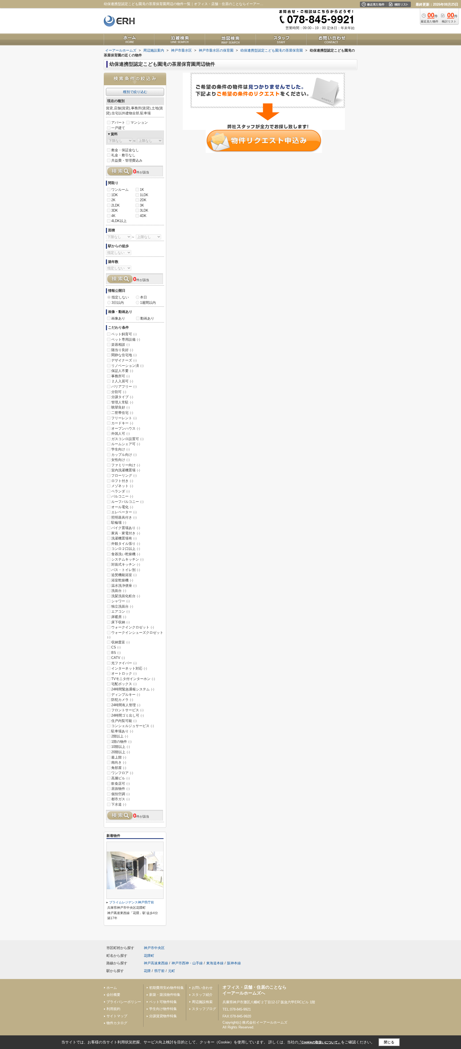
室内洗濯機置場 (125, 470)
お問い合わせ (202, 988)
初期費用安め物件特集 (166, 988)
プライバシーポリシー (123, 1002)
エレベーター (124, 512)
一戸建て (118, 128)
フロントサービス (127, 710)
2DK (143, 200)
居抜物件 (120, 789)
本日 (143, 297)
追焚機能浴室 (124, 575)
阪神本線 (234, 963)
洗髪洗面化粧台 (125, 596)
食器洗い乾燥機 (125, 554)
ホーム (111, 988)
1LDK (144, 195)
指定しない (120, 297)
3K (142, 205)
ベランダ (120, 491)
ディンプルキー (125, 695)
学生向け (120, 449)
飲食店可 (120, 784)
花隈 (147, 971)
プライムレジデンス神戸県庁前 (131, 902)
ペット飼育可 (124, 334)
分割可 (118, 392)
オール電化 (122, 507)
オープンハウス (125, 428)
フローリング (124, 475)
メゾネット (122, 486)
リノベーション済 (127, 366)
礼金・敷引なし (123, 155)
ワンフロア (122, 773)
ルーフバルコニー (127, 502)
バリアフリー (124, 386)
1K (142, 190)
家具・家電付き (125, 533)
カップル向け (124, 455)
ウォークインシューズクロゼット (135, 635)
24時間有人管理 (125, 705)
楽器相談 (120, 345)
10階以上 (120, 747)
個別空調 (120, 794)
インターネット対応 (129, 668)
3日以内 (118, 303)
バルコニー (122, 496)
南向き (118, 762)
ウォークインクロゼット (132, 627)
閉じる (389, 1042)
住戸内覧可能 (124, 721)
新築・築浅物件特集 (164, 995)
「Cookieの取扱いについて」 (319, 1042)
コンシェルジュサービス (132, 726)
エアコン (120, 611)
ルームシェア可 (125, 444)
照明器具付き (124, 517)
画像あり (118, 318)
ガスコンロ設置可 (127, 439)
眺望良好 (120, 407)
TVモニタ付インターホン (133, 679)
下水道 (118, 804)
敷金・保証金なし (125, 150)
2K (113, 200)
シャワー (120, 601)
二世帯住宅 (122, 413)
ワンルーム (120, 190)
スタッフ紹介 (202, 995)
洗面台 (118, 591)
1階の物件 (121, 742)
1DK (114, 195)
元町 (171, 971)
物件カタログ (116, 1023)
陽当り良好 (122, 350)
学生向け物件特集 (163, 1009)
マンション (139, 123)
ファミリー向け (125, 465)
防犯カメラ (122, 700)
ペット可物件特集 (163, 1002)
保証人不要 (122, 371)
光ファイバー (124, 663)
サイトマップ (116, 1016)
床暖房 (118, 617)
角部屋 (118, 768)
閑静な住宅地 (124, 355)
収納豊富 (120, 642)
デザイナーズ (124, 360)
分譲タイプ (122, 397)
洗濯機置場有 (124, 538)
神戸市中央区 (154, 948)
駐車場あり (122, 731)
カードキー (122, 423)
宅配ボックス (124, 684)
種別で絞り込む (135, 92)
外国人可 (120, 434)
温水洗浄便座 (124, 586)
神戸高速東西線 (156, 963)
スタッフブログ (204, 1009)
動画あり (147, 318)
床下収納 (120, 622)
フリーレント (124, 418)
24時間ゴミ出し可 (127, 715)
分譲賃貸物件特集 (163, 1016)
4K (113, 216)
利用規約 (113, 1009)
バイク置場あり (125, 528)
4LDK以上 (119, 221)
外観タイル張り (125, 544)
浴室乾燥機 (122, 580)
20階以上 (120, 752)
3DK (114, 210)
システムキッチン (127, 559)
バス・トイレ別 (125, 570)
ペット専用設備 (125, 339)
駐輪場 (118, 522)
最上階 (118, 757)
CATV (118, 658)
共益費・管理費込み (126, 160)
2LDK (115, 205)
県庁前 (159, 971)
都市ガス (120, 799)
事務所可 (120, 376)
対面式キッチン (125, 564)
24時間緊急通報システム (132, 689)
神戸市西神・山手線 (187, 963)
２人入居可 (122, 381)
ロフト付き (122, 481)
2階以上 (119, 736)
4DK (143, 216)
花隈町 (149, 956)
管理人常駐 (122, 402)
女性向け (120, 460)
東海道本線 (215, 963)
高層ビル (120, 778)
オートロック (124, 673)
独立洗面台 (122, 606)
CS (116, 647)
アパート (118, 123)
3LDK (144, 210)
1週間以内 (148, 303)
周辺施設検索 (202, 1002)
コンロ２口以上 (125, 549)
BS (116, 653)
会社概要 (113, 995)
